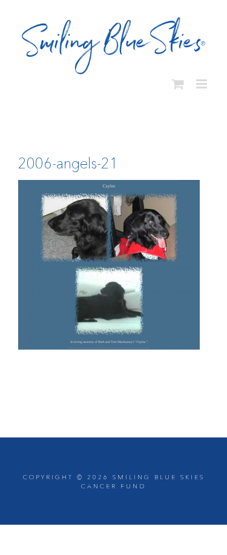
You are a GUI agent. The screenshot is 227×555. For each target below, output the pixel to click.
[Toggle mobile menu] (202, 79)
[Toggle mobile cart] (178, 79)
